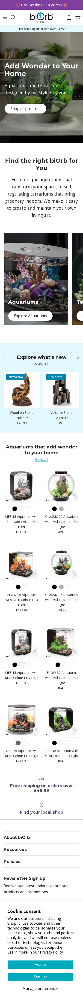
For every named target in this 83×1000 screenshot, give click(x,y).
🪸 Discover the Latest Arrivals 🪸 (41, 5)
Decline (40, 976)
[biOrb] (41, 17)
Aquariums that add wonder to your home (41, 449)
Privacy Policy (51, 952)
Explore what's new (41, 357)
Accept (40, 964)
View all (41, 364)
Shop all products (25, 108)
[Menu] (5, 17)
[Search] (15, 17)
